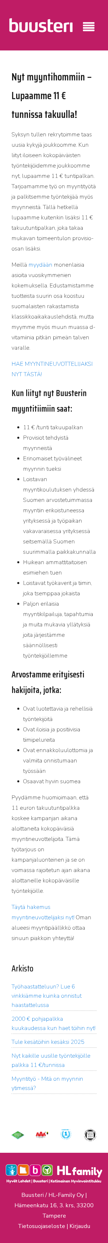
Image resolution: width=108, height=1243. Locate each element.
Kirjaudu (79, 1226)
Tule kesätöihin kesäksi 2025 (48, 1042)
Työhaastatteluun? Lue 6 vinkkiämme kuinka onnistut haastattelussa (47, 996)
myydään (40, 265)
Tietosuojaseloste (41, 1226)
